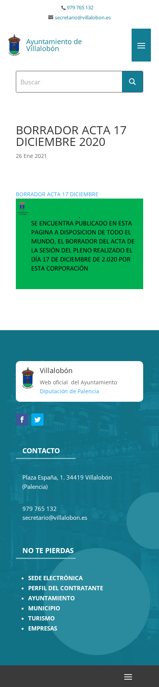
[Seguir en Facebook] (22, 419)
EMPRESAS (42, 628)
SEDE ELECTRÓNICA (55, 578)
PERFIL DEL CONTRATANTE (65, 588)
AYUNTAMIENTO (51, 598)
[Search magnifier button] (132, 81)
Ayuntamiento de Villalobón (54, 45)
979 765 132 (80, 7)
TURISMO (41, 618)
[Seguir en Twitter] (37, 419)
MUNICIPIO (44, 608)
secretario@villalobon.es (83, 17)
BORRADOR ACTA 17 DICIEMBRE (57, 194)
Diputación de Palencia (69, 391)
